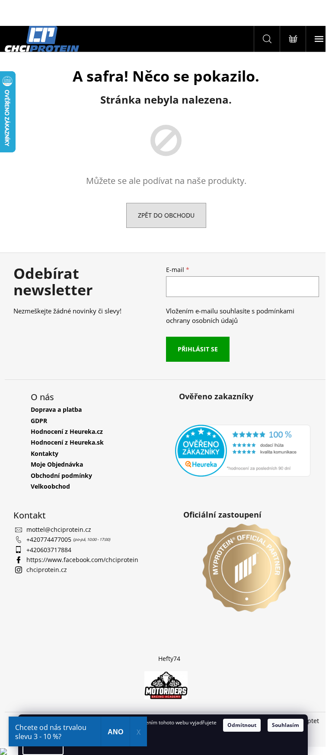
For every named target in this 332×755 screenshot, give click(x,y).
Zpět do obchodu (166, 215)
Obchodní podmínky (61, 475)
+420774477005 (49, 539)
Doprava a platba (56, 409)
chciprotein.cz (46, 569)
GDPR (39, 420)
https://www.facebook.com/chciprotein (82, 560)
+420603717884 (48, 550)
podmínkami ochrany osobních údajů (230, 315)
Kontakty (44, 453)
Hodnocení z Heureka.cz (67, 431)
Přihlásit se (198, 349)
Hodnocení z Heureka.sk (67, 442)
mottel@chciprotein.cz (58, 529)
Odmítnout (241, 725)
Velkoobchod (50, 486)
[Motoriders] (166, 685)
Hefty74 (169, 658)
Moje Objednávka (57, 464)
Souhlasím (285, 725)
